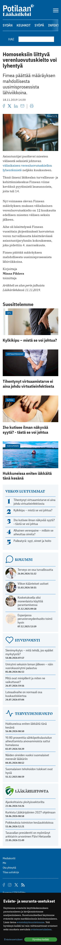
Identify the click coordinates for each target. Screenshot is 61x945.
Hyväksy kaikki (40, 939)
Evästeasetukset (13, 939)
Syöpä (39, 25)
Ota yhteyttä (9, 867)
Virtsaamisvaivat (15, 354)
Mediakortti (9, 858)
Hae (11, 39)
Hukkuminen (13, 446)
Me (4, 863)
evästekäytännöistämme (30, 922)
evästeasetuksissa (41, 929)
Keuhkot (23, 25)
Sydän (8, 25)
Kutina (10, 400)
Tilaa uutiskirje (11, 872)
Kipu (9, 313)
